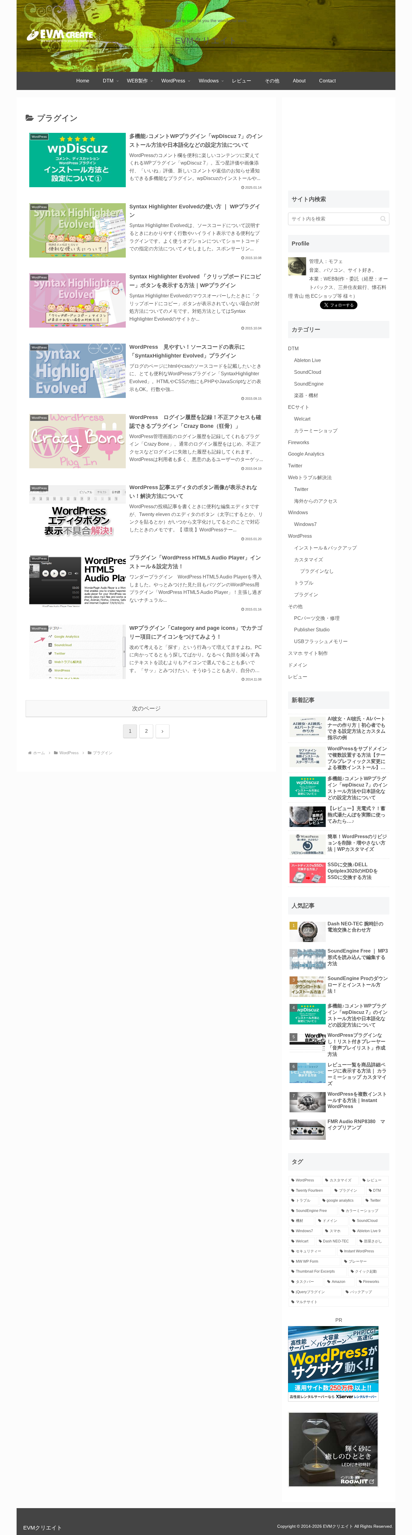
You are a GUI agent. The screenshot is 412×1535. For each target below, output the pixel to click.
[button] (383, 218)
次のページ (146, 708)
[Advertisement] (333, 141)
